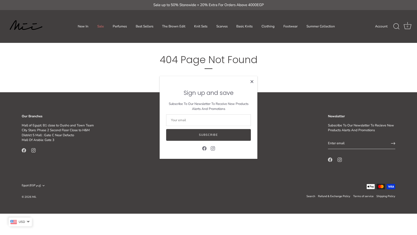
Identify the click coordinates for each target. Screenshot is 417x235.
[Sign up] (393, 143)
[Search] (396, 26)
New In (83, 26)
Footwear (290, 26)
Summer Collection (320, 26)
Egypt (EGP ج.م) (31, 185)
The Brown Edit (173, 26)
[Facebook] (204, 148)
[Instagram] (213, 148)
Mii (34, 197)
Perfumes (120, 26)
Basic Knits (244, 26)
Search (310, 196)
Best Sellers (144, 26)
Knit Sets (200, 26)
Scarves (222, 26)
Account (381, 26)
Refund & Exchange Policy (334, 196)
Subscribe (208, 135)
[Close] (252, 81)
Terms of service (363, 196)
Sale (100, 26)
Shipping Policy (385, 196)
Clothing (268, 26)
